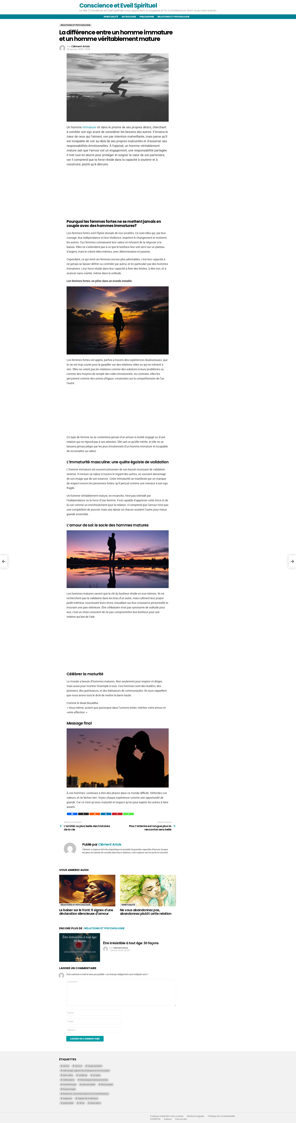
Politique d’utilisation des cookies (166, 1116)
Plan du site (181, 1119)
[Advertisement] (117, 191)
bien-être (68, 1075)
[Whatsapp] (128, 814)
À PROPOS (155, 1119)
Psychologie (69, 1089)
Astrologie (129, 16)
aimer (66, 1065)
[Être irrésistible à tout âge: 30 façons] (79, 947)
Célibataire (68, 1079)
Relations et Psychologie (75, 904)
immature (89, 127)
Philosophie (147, 16)
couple (96, 1075)
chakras (83, 1075)
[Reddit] (94, 814)
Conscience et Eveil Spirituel (118, 5)
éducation (95, 1103)
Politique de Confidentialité (221, 1116)
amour (78, 1065)
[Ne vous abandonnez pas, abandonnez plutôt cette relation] (148, 890)
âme (81, 1103)
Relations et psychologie (173, 16)
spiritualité (68, 1103)
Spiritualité (111, 16)
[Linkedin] (106, 814)
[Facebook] (72, 814)
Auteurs (168, 1119)
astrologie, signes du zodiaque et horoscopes (86, 1070)
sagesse (67, 1098)
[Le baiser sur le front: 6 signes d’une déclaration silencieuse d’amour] (87, 890)
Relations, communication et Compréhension (85, 1093)
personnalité (88, 1084)
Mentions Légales (195, 1116)
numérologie (69, 1084)
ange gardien (95, 1065)
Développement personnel (94, 1079)
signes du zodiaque (88, 1098)
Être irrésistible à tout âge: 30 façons (131, 943)
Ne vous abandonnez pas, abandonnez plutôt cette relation (145, 912)
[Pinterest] (117, 814)
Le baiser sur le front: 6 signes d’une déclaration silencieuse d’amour (86, 912)
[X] (83, 814)
